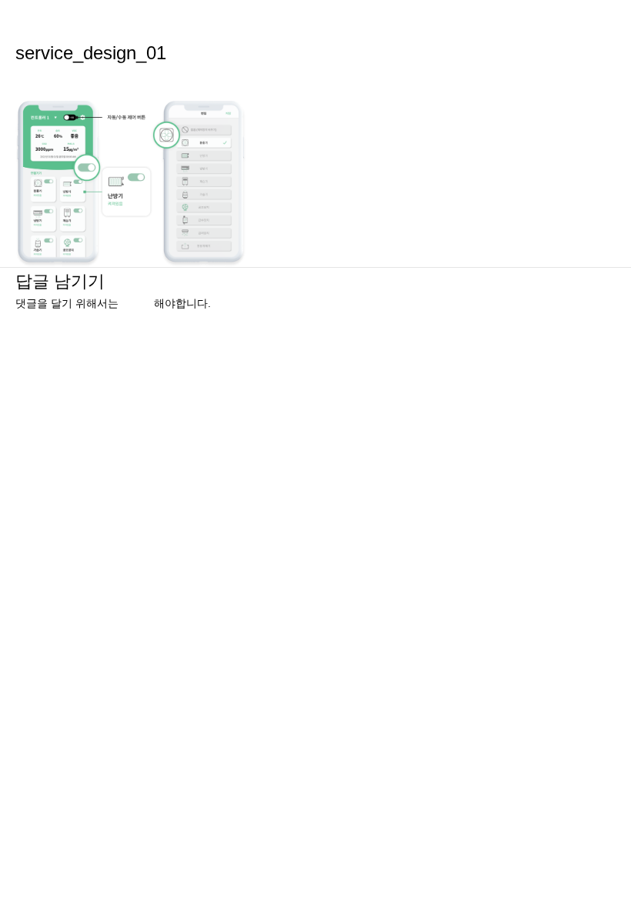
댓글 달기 (38, 80)
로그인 (138, 303)
